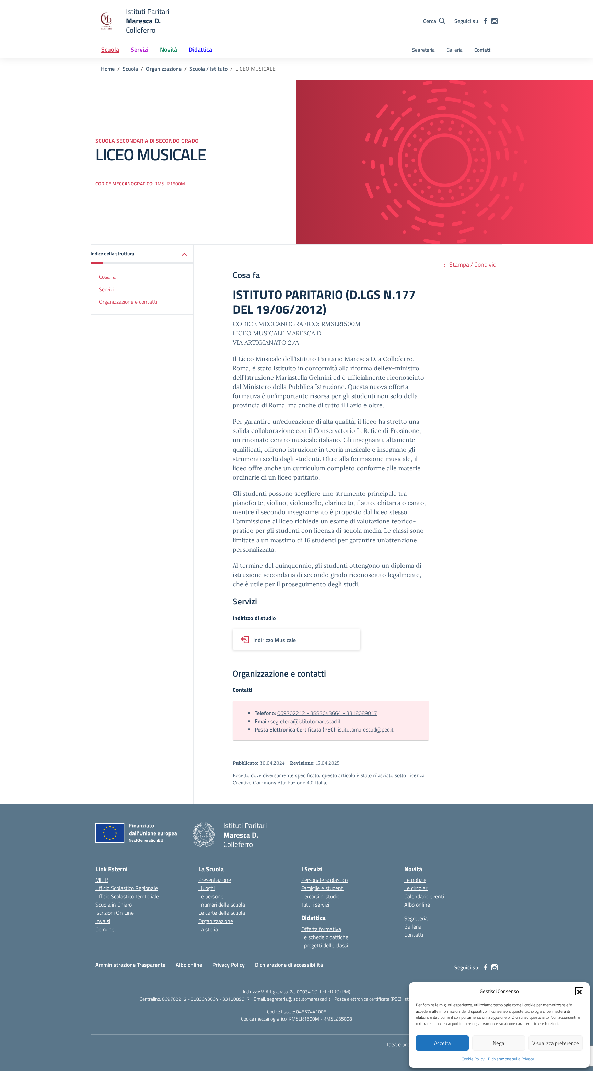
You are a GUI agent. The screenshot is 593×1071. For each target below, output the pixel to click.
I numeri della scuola (221, 904)
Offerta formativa (321, 929)
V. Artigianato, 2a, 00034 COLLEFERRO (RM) (305, 991)
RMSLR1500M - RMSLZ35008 (320, 1018)
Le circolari (416, 888)
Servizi (106, 289)
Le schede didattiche (324, 937)
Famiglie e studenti (322, 888)
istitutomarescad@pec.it (366, 729)
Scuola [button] (110, 49)
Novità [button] (168, 49)
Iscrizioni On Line (114, 913)
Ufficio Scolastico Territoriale (127, 896)
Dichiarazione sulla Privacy (511, 1059)
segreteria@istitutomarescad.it (305, 721)
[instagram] (494, 21)
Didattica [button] (200, 49)
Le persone (210, 896)
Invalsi (102, 921)
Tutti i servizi (315, 904)
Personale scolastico (324, 880)
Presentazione (214, 880)
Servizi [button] (139, 49)
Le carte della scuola (221, 913)
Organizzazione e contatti (128, 302)
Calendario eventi (424, 896)
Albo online (417, 904)
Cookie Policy (473, 1059)
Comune (104, 929)
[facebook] (485, 21)
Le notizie (415, 880)
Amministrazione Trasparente (130, 964)
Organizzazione (215, 921)
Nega (498, 1043)
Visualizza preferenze (555, 1043)
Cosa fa (107, 277)
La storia (208, 929)
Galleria (454, 50)
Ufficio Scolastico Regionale (126, 888)
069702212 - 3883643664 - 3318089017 (327, 713)
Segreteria (423, 50)
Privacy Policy (228, 964)
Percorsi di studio (320, 896)
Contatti (483, 50)
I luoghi (206, 888)
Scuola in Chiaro (113, 904)
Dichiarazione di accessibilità (289, 964)
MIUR (101, 880)
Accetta (442, 1043)
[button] (579, 991)
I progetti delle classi (324, 945)
